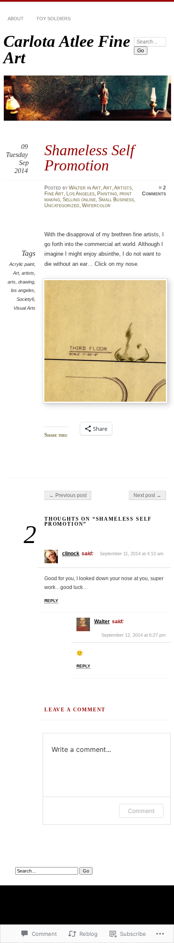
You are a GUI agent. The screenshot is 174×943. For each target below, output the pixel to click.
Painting (107, 194)
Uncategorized (61, 205)
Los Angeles (80, 194)
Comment (141, 810)
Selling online (79, 200)
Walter (77, 188)
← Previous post (68, 495)
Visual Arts (24, 308)
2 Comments (154, 191)
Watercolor (96, 205)
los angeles (22, 290)
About (16, 18)
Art (96, 188)
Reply (51, 600)
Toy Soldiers (53, 18)
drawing (26, 281)
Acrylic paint (21, 264)
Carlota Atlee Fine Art (66, 49)
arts (12, 281)
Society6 (25, 299)
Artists (123, 188)
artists (28, 273)
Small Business (116, 200)
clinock (70, 554)
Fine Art (54, 194)
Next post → (147, 495)
